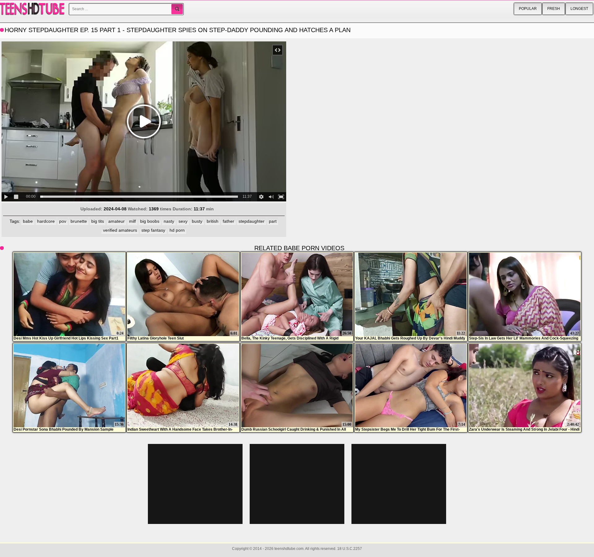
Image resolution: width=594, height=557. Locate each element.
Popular (528, 8)
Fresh (553, 8)
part (273, 221)
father (228, 221)
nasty (169, 221)
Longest (579, 8)
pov (62, 221)
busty (197, 221)
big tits (97, 221)
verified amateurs (120, 230)
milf (132, 221)
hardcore (46, 221)
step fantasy (153, 230)
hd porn (177, 230)
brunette (79, 221)
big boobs (149, 221)
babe (28, 221)
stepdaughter (252, 221)
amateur (116, 221)
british (212, 221)
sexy (183, 221)
